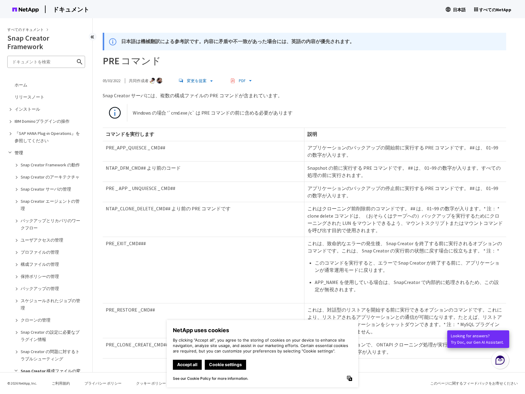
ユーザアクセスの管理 (42, 240)
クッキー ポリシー (151, 383)
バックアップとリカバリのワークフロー (50, 224)
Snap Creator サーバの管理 (46, 189)
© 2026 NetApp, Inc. (22, 383)
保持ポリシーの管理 (40, 276)
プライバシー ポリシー (103, 383)
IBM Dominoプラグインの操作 (42, 121)
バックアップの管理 (40, 288)
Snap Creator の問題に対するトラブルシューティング (50, 355)
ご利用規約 (61, 383)
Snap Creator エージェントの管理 (50, 205)
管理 (19, 152)
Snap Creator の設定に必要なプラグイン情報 (50, 335)
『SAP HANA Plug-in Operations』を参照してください (47, 137)
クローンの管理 (35, 320)
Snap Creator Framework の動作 (50, 165)
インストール (27, 109)
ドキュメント (71, 9)
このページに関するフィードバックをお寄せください (474, 383)
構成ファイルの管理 (40, 264)
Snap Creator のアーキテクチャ (50, 177)
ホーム (21, 85)
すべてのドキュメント (25, 29)
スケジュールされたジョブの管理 (50, 304)
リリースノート (29, 97)
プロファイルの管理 (40, 252)
